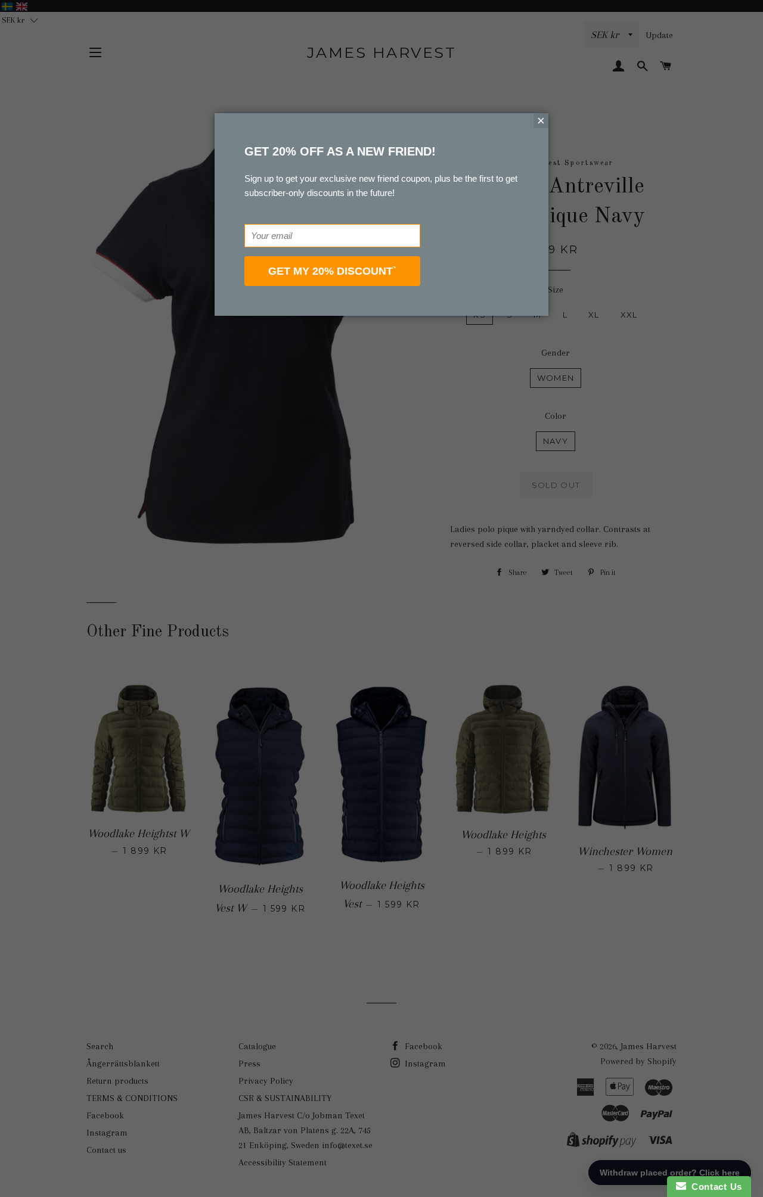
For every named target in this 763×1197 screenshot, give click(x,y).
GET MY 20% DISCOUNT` (332, 271)
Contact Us (714, 1187)
